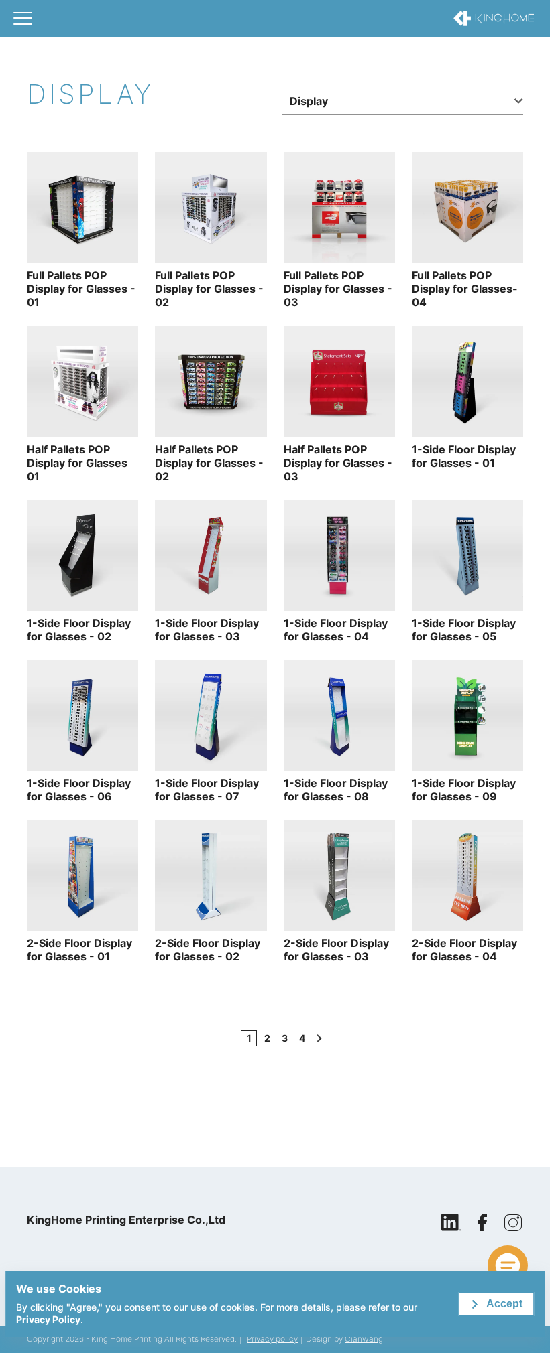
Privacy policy (272, 1339)
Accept (504, 1303)
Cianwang (364, 1339)
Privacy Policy (48, 1319)
